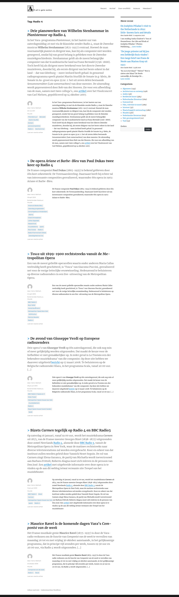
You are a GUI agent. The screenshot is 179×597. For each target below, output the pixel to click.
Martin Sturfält (33, 120)
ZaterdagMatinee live (36, 235)
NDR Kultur (32, 314)
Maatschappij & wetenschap (134, 110)
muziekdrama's (34, 403)
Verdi (30, 412)
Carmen (31, 497)
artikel (82, 91)
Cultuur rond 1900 (33, 590)
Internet (126, 107)
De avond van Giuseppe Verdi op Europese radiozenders (63, 340)
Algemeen (127, 89)
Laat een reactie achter (35, 132)
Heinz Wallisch (36, 108)
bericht (55, 362)
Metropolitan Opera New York (38, 311)
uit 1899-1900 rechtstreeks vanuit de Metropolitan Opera (68, 256)
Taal (124, 121)
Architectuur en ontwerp (133, 91)
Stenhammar (39, 129)
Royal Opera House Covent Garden (39, 409)
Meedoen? (147, 8)
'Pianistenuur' (32, 117)
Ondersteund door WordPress (51, 590)
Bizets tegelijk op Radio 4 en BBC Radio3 (70, 430)
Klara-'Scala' (32, 397)
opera (42, 226)
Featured (126, 102)
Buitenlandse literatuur (35, 200)
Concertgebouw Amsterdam (37, 211)
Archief (112, 8)
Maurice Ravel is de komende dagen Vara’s (69, 526)
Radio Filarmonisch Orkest (37, 232)
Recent (103, 8)
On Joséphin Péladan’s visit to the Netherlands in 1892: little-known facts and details (136, 29)
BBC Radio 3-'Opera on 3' (36, 394)
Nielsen (30, 123)
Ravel (37, 573)
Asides (125, 94)
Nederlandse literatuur (132, 115)
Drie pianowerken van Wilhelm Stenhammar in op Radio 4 (68, 33)
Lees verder (137, 47)
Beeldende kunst (129, 97)
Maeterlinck (32, 223)
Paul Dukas (32, 229)
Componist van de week (36, 570)
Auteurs (136, 8)
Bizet (40, 494)
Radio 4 (30, 129)
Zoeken (124, 126)
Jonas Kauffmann (34, 308)
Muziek (29, 114)
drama (31, 214)
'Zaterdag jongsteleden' (36, 208)
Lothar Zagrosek (33, 220)
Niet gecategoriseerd (131, 118)
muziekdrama (33, 226)
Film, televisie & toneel (132, 105)
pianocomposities (34, 126)
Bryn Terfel (31, 305)
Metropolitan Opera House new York (40, 400)
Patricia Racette (33, 317)
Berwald (42, 117)
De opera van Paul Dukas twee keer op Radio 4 (70, 163)
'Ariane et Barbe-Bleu (35, 205)
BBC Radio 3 (32, 302)
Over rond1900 (124, 8)
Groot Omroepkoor (34, 217)
